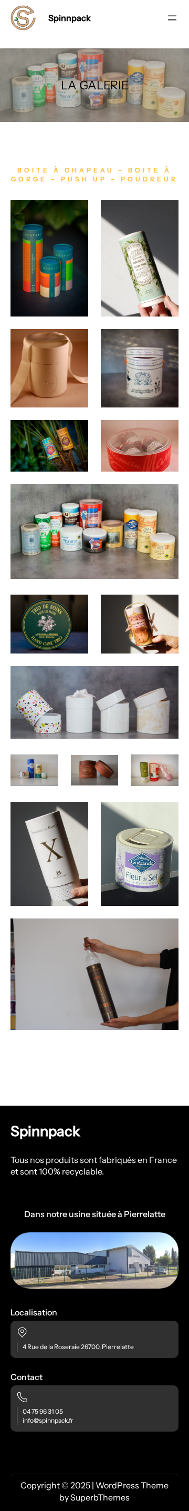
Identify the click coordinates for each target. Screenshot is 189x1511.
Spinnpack (69, 18)
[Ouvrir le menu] (172, 18)
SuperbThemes (100, 1497)
